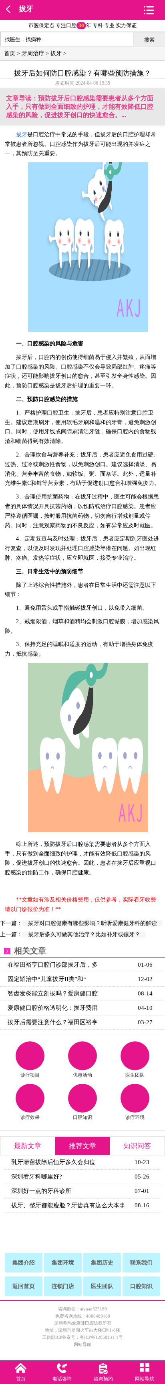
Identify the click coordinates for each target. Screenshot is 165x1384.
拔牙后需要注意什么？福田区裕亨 (53, 1022)
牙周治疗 (33, 53)
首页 (9, 53)
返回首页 (23, 1286)
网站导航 (82, 1344)
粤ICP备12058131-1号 (101, 1337)
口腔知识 (82, 1117)
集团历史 (102, 1263)
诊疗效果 (30, 1117)
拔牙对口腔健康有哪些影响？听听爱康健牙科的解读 (92, 923)
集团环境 (63, 1263)
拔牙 (26, 9)
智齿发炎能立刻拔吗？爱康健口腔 (53, 993)
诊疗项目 (30, 1075)
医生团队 (135, 1075)
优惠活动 (82, 1075)
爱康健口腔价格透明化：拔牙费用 (53, 1008)
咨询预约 (103, 1379)
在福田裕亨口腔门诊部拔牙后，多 (53, 964)
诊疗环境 (135, 1117)
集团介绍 (23, 1263)
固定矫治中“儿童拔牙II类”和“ (47, 979)
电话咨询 (62, 1379)
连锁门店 (63, 1286)
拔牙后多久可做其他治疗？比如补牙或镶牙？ (84, 934)
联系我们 (141, 1263)
